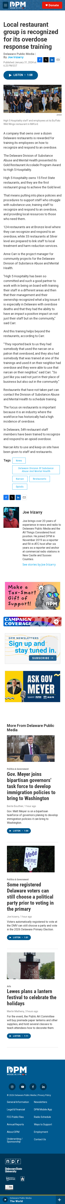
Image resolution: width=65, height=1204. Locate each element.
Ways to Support (43, 1124)
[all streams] (60, 1199)
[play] (5, 1199)
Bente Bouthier (15, 806)
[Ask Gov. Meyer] (32, 686)
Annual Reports (15, 1124)
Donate (54, 5)
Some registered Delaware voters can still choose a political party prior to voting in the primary (30, 897)
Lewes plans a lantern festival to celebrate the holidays (31, 997)
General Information (18, 1102)
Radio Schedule (42, 1117)
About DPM (13, 1132)
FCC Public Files (15, 1117)
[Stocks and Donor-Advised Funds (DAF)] (32, 596)
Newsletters (40, 1102)
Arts (9, 986)
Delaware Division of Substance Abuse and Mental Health (36, 470)
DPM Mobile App (43, 1109)
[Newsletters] (32, 648)
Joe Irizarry (16, 57)
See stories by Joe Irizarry (39, 564)
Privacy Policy (44, 1095)
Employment (41, 1132)
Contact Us (40, 1139)
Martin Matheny (15, 1011)
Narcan (20, 478)
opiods (20, 486)
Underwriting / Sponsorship (15, 1140)
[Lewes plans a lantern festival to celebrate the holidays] (31, 965)
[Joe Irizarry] (11, 517)
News (19, 460)
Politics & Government (18, 769)
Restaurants (39, 478)
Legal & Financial (16, 1109)
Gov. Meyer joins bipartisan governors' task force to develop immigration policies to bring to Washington (31, 786)
